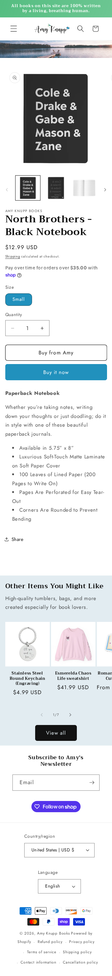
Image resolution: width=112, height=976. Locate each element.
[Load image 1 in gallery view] (28, 188)
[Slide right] (105, 190)
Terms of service (41, 952)
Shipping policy (77, 952)
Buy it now (56, 372)
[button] (13, 28)
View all (56, 733)
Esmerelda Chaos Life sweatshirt (73, 676)
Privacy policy (82, 942)
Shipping (12, 256)
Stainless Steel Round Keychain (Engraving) (27, 678)
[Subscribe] (91, 783)
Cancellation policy (80, 962)
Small (18, 299)
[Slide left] (7, 190)
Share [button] (18, 539)
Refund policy (50, 942)
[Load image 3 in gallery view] (84, 188)
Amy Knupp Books (53, 933)
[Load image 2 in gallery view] (56, 188)
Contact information (38, 962)
